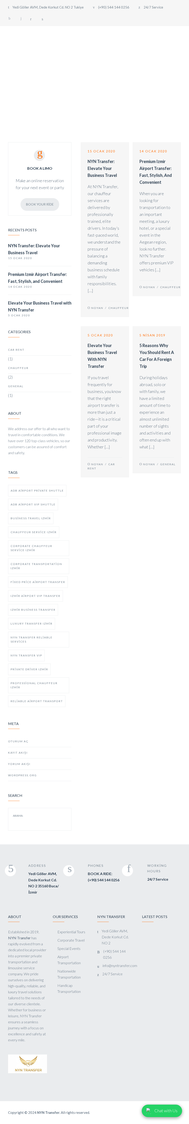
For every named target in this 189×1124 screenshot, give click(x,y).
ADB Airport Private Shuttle (37, 490)
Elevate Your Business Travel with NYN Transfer (39, 306)
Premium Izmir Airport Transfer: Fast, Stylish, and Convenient (37, 278)
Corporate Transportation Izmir (36, 566)
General (16, 386)
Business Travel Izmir (31, 518)
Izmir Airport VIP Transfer (35, 596)
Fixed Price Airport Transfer (38, 582)
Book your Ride (40, 204)
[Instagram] (21, 18)
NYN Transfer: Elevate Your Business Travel (34, 249)
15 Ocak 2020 (101, 151)
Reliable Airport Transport (37, 701)
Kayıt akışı (18, 752)
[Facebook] (9, 18)
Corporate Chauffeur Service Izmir (31, 548)
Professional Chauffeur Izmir (34, 685)
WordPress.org (22, 775)
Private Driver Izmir (29, 669)
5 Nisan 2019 (152, 335)
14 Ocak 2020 (153, 151)
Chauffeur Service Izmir (34, 532)
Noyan (97, 308)
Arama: (18, 815)
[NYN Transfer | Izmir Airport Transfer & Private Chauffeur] (26, 38)
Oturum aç (18, 741)
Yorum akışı (19, 764)
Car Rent (16, 349)
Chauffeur (18, 368)
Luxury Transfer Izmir (32, 623)
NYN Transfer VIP (26, 655)
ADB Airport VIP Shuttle (33, 504)
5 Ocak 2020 (100, 335)
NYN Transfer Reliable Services (32, 639)
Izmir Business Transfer (33, 609)
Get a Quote (171, 38)
